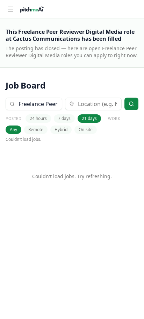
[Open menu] (10, 9)
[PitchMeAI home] (32, 9)
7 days (64, 118)
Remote (35, 129)
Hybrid (61, 129)
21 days (89, 118)
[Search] (131, 104)
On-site (86, 129)
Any (13, 129)
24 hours (38, 118)
